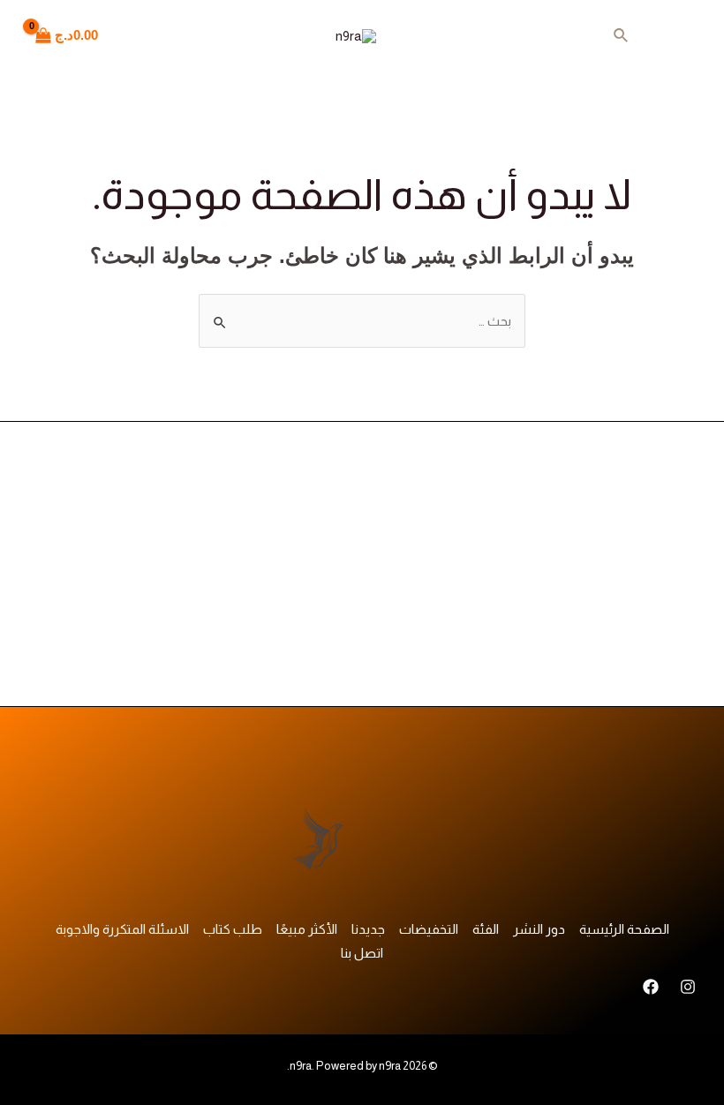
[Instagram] (688, 987)
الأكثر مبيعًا (306, 928)
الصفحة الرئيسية (624, 928)
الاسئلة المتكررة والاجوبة (122, 928)
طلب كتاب (232, 928)
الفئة (485, 928)
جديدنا (368, 928)
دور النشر (539, 928)
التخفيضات (428, 928)
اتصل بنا (362, 952)
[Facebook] (651, 987)
